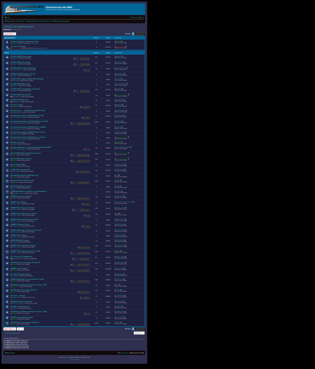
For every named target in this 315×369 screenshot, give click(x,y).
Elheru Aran (119, 62)
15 (83, 265)
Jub (117, 213)
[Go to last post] (122, 41)
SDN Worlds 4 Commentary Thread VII (25, 262)
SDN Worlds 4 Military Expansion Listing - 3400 (28, 311)
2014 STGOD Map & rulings (20, 186)
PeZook (14, 242)
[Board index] (25, 9)
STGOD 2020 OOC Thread (20, 62)
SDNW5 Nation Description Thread (23, 213)
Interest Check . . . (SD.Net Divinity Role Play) (27, 110)
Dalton (14, 43)
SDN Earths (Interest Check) (21, 301)
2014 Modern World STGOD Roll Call (24, 175)
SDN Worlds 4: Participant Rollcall (23, 290)
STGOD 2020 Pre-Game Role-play (23, 68)
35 (83, 270)
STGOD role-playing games (18, 26)
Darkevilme (119, 235)
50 (88, 123)
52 (78, 155)
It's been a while (16, 105)
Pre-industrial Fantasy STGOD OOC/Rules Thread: (29, 121)
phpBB (68, 357)
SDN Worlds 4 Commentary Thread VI (24, 322)
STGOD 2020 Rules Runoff (20, 95)
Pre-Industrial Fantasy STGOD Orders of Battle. (28, 127)
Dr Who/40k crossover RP (20, 170)
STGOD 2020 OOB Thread (20, 84)
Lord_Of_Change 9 (18, 303)
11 (81, 161)
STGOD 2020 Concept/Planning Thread (25, 89)
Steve (19, 29)
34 (81, 270)
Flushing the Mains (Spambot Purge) (24, 41)
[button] (144, 33)
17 (88, 265)
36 (86, 270)
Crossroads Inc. (17, 69)
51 (88, 183)
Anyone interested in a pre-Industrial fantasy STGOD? (30, 147)
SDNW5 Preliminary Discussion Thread (25, 251)
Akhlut (118, 289)
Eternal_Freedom (121, 94)
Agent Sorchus (19, 193)
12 (83, 161)
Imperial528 (119, 196)
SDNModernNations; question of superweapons (28, 191)
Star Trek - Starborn (17, 296)
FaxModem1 (120, 295)
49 (86, 123)
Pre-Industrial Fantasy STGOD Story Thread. (27, 115)
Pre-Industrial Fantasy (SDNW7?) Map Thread (27, 132)
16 (86, 265)
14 (88, 161)
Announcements (42, 48)
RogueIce (15, 286)
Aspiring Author (16, 112)
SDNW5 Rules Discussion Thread (23, 245)
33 (78, 270)
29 (81, 198)
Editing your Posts (17, 142)
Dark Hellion (120, 317)
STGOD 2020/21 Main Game (20, 56)
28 (78, 198)
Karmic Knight (120, 230)
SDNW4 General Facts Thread (21, 317)
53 (81, 155)
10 (78, 161)
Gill (117, 175)
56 (88, 155)
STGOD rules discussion (19, 306)
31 (86, 198)
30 (83, 198)
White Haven (120, 224)
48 (83, 123)
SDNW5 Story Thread (18, 202)
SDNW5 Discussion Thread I (21, 196)
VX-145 (118, 78)
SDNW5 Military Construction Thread (24, 219)
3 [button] (138, 34)
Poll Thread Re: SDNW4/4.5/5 (21, 257)
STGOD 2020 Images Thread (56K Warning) (26, 79)
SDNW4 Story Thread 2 (19, 268)
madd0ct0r (119, 99)
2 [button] (135, 34)
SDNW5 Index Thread (18, 235)
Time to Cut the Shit (18, 46)
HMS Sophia (16, 171)
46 (78, 123)
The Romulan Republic (19, 117)
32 (88, 198)
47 (81, 123)
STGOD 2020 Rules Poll (19, 100)
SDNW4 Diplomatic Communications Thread (27, 279)
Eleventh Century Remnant (124, 202)
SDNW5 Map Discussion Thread (22, 208)
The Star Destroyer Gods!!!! (20, 274)
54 (83, 155)
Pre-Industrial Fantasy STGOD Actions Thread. (28, 137)
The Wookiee (16, 48)
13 (86, 161)
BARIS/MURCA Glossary (19, 240)
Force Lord (119, 268)
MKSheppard (120, 240)
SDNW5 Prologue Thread (19, 224)
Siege (14, 188)
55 (86, 155)
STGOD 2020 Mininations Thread (22, 74)
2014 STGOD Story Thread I (20, 159)
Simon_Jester (16, 134)
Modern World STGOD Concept (22, 180)
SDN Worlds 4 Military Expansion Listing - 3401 (28, 285)
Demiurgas (15, 276)
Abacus (118, 127)
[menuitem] (7, 17)
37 (88, 270)
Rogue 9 (14, 58)
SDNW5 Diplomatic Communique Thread (25, 230)
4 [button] (141, 34)
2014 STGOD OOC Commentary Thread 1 (25, 153)
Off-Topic (36, 43)
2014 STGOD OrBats (18, 164)
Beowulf (15, 106)
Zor (117, 284)
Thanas (14, 29)
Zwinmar (119, 121)
